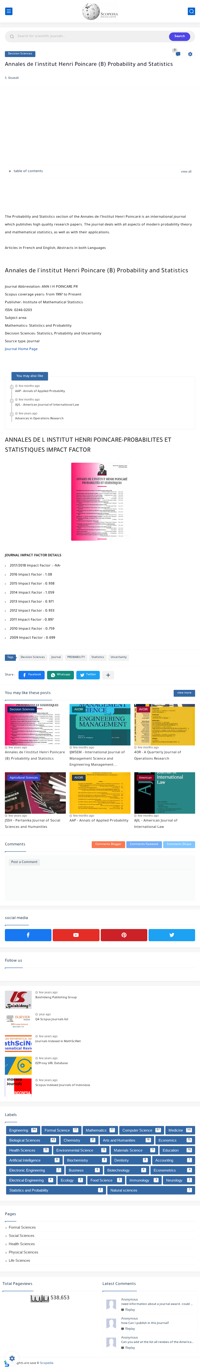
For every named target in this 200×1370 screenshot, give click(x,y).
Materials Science (134, 1150)
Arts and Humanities (126, 1140)
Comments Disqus (179, 844)
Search (179, 36)
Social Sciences (21, 1235)
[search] (191, 11)
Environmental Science (80, 1150)
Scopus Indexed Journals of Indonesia (62, 1085)
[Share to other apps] (108, 675)
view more (184, 693)
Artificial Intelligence (33, 1160)
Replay (130, 1309)
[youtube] (76, 935)
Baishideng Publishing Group (56, 997)
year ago (45, 1014)
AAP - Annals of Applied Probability (40, 391)
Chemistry (79, 1140)
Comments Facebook (144, 844)
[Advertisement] (100, 127)
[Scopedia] (100, 11)
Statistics (97, 657)
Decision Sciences (20, 54)
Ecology (71, 1180)
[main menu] (8, 11)
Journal (56, 657)
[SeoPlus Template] (7, 1363)
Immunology (143, 1180)
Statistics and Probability (55, 1190)
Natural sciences (150, 1190)
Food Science (105, 1180)
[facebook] (28, 935)
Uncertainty (119, 657)
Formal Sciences (22, 1227)
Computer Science (141, 1130)
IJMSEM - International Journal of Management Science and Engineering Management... (97, 759)
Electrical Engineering (30, 1180)
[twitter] (172, 935)
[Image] (18, 1000)
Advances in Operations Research (39, 419)
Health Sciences (28, 1150)
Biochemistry (86, 1160)
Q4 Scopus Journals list (51, 1019)
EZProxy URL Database (51, 1063)
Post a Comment (24, 862)
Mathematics (100, 1130)
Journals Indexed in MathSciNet (58, 1041)
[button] (32, 675)
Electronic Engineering (34, 1170)
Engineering (22, 1130)
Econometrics (172, 1170)
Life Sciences (19, 1260)
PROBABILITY (76, 657)
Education (177, 1150)
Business (83, 1170)
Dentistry (130, 1160)
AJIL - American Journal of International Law (47, 405)
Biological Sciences (32, 1140)
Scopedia (46, 1363)
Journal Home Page (21, 350)
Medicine (180, 1130)
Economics (175, 1140)
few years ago (28, 413)
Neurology (178, 1180)
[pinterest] (124, 935)
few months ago (29, 386)
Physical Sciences (23, 1252)
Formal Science (61, 1130)
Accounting (172, 1160)
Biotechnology (125, 1170)
